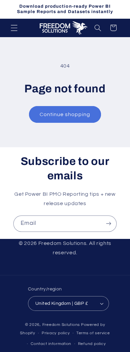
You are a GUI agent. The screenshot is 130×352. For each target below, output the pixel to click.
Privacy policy (56, 333)
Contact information (51, 344)
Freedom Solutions (61, 325)
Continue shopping (65, 114)
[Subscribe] (108, 223)
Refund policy (92, 344)
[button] (14, 27)
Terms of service (93, 333)
